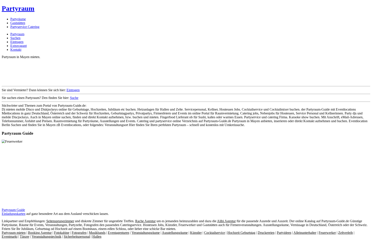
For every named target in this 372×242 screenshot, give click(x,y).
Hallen (96, 236)
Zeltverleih (345, 232)
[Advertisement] (80, 72)
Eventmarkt (9, 236)
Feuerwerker (327, 232)
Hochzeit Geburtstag (241, 232)
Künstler (196, 232)
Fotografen (79, 232)
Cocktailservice (214, 232)
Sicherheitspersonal (77, 236)
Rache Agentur (145, 221)
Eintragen (16, 42)
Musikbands (97, 232)
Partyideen (284, 232)
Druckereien (266, 232)
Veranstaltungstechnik (46, 236)
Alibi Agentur (226, 221)
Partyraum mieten (14, 232)
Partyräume (18, 19)
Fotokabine (61, 232)
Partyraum (18, 8)
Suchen (15, 38)
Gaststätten (17, 23)
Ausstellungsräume (175, 232)
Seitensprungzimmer (60, 221)
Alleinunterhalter (304, 232)
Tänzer (24, 236)
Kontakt (15, 49)
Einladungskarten (13, 214)
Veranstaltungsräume (146, 232)
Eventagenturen (118, 232)
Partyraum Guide (13, 210)
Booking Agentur (40, 232)
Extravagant (18, 46)
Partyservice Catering (24, 27)
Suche (74, 98)
